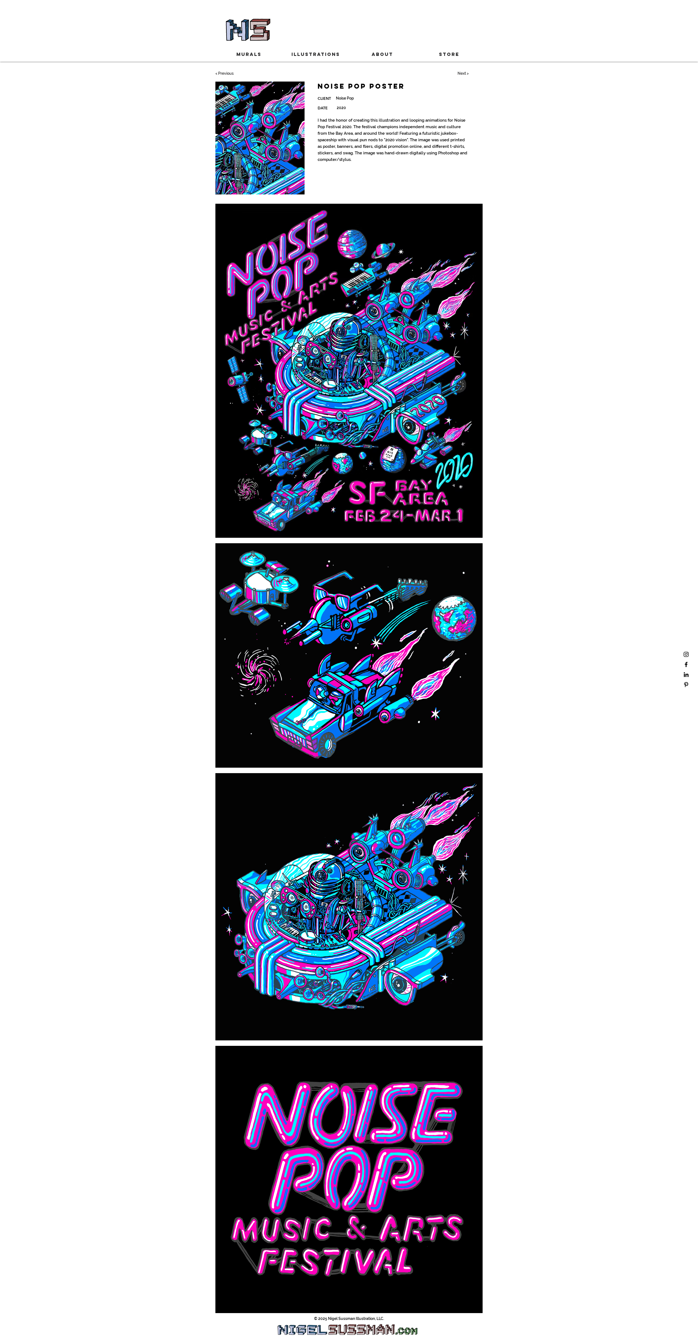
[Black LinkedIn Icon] (686, 674)
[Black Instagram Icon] (686, 654)
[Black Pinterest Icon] (686, 684)
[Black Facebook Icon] (686, 664)
